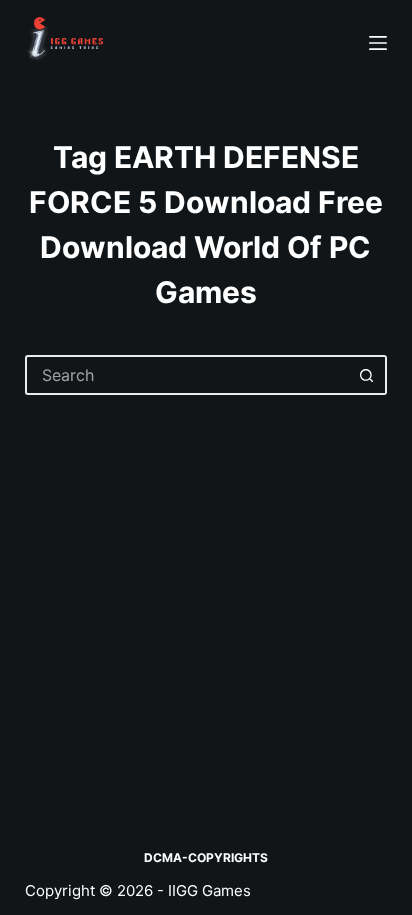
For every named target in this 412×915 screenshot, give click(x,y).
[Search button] (367, 375)
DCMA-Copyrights (206, 857)
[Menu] (378, 43)
